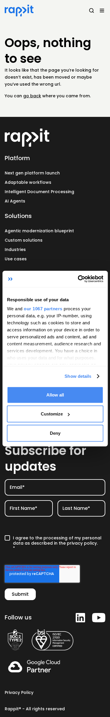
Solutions (18, 216)
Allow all (55, 394)
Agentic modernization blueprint (39, 231)
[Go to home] (55, 138)
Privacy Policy (19, 692)
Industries (15, 249)
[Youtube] (98, 617)
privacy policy (82, 543)
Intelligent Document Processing (39, 192)
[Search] (91, 10)
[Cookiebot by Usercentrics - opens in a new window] (78, 279)
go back (32, 96)
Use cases (16, 259)
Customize (52, 413)
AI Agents (15, 201)
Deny (55, 432)
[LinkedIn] (80, 617)
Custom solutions (24, 240)
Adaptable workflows (28, 182)
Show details (78, 376)
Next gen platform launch (32, 173)
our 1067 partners (43, 308)
